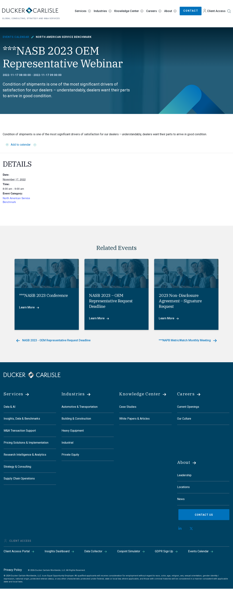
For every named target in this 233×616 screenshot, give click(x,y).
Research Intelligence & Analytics (25, 454)
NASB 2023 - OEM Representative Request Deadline (55, 340)
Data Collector (93, 551)
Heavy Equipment (73, 430)
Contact (190, 10)
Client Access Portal (17, 551)
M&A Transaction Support (20, 430)
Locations (183, 487)
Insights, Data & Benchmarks (22, 418)
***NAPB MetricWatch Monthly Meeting (185, 340)
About (168, 11)
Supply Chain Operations (19, 478)
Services (80, 11)
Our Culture (184, 418)
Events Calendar (16, 36)
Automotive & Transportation (80, 406)
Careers (151, 11)
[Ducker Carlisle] (32, 374)
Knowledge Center (126, 11)
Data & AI (9, 406)
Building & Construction (76, 418)
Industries (100, 11)
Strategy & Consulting (17, 466)
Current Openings (188, 406)
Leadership (184, 475)
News (181, 499)
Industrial (67, 442)
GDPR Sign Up (164, 551)
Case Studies (127, 406)
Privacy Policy (13, 570)
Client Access (216, 11)
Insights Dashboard (57, 551)
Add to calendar (21, 144)
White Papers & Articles (134, 418)
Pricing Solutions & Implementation (26, 442)
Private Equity (70, 454)
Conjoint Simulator (128, 551)
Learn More (27, 307)
